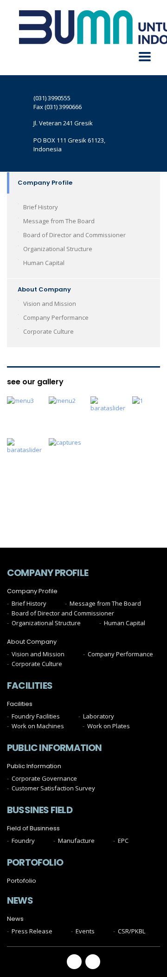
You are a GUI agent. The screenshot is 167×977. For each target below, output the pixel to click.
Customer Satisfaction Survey (53, 788)
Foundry (23, 840)
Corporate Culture (48, 331)
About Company (44, 289)
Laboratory (98, 716)
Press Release (32, 931)
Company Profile (45, 182)
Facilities (19, 704)
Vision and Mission (49, 303)
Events (85, 931)
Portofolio (21, 881)
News (15, 919)
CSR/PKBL (131, 931)
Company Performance (56, 317)
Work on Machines (38, 726)
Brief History (40, 207)
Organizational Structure (57, 249)
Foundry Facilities (36, 716)
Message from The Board (59, 221)
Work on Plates (108, 726)
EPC (123, 840)
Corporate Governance (44, 778)
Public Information (34, 766)
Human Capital (43, 263)
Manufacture (76, 840)
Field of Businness (33, 828)
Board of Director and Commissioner (74, 235)
